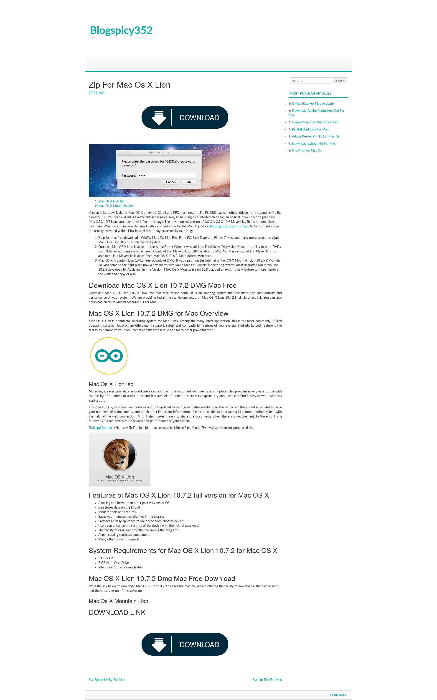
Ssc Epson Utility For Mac (107, 680)
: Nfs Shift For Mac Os (306, 150)
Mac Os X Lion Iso (111, 201)
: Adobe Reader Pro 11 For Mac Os (314, 136)
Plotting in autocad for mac (229, 226)
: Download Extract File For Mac (313, 143)
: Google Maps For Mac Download (314, 122)
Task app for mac (101, 428)
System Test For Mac (267, 680)
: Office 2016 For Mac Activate (312, 103)
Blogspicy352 (121, 30)
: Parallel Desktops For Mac (309, 129)
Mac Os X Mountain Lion (116, 206)
